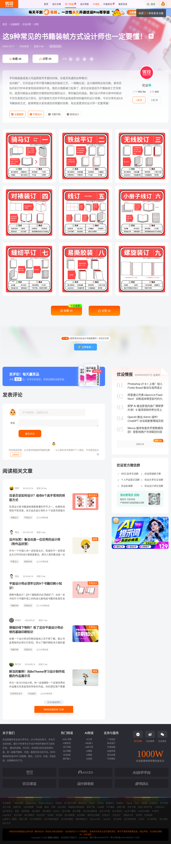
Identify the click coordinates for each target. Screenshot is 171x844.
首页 (5, 24)
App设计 (107, 819)
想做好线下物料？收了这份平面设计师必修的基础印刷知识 (36, 629)
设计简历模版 (67, 819)
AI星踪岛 (67, 743)
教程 (95, 539)
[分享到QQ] (84, 59)
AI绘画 (58, 802)
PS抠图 (100, 807)
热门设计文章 (70, 802)
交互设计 (117, 815)
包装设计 (154, 802)
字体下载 (131, 807)
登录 (146, 13)
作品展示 (32, 693)
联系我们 (111, 743)
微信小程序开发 (145, 807)
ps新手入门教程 (10, 819)
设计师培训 (117, 811)
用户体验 (164, 802)
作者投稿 (111, 746)
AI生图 (89, 758)
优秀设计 (106, 815)
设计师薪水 (29, 815)
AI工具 (89, 739)
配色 (17, 811)
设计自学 (41, 815)
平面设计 (37, 114)
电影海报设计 (81, 819)
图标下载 (23, 819)
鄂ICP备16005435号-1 (100, 837)
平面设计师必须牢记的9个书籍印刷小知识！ (35, 585)
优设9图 (27, 24)
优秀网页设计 (16, 693)
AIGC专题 (66, 739)
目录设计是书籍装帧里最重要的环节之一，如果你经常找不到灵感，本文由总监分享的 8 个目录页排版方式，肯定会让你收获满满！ (37, 510)
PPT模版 (110, 807)
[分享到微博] (77, 59)
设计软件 (36, 811)
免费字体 (17, 807)
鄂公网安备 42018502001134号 (125, 837)
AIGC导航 (19, 802)
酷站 (47, 807)
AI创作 (141, 819)
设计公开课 (105, 811)
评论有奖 (24, 46)
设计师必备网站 (90, 811)
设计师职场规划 (51, 819)
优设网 (50, 815)
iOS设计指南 (143, 811)
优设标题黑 (29, 807)
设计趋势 (117, 819)
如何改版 (26, 811)
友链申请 (111, 750)
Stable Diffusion (46, 802)
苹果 (53, 807)
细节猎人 (67, 758)
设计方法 (7, 823)
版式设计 (93, 495)
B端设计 (120, 802)
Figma (129, 802)
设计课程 (67, 750)
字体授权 (111, 758)
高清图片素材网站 (76, 807)
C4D (137, 802)
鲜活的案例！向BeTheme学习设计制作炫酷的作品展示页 (37, 673)
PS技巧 (155, 811)
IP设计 (92, 802)
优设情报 (125, 374)
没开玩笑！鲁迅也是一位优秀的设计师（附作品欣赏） (34, 541)
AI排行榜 (89, 746)
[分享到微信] (70, 59)
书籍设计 (14, 517)
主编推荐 (15, 24)
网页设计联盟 (94, 815)
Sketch (56, 811)
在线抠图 (148, 815)
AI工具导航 (152, 819)
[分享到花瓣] (91, 59)
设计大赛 (7, 807)
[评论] (58, 423)
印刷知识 (28, 605)
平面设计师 (128, 815)
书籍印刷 (56, 114)
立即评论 (15, 454)
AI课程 (89, 750)
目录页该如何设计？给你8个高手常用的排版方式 (37, 497)
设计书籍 (76, 811)
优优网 (59, 815)
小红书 (154, 100)
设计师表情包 (130, 819)
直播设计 (110, 802)
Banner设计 (95, 819)
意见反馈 (111, 754)
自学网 (139, 815)
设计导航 (67, 746)
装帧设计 (74, 114)
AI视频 (89, 754)
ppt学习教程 (130, 811)
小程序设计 (160, 807)
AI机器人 (89, 743)
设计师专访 (8, 811)
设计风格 (163, 819)
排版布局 (28, 561)
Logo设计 (7, 815)
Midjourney (31, 802)
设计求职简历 (36, 819)
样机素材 (47, 811)
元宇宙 (100, 802)
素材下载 (91, 807)
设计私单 (18, 815)
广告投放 (111, 739)
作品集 (39, 807)
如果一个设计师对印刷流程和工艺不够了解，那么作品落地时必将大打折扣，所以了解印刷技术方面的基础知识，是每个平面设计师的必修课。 (37, 642)
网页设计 (82, 802)
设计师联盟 (69, 815)
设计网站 (81, 815)
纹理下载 (121, 807)
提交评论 (30, 433)
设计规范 (62, 807)
